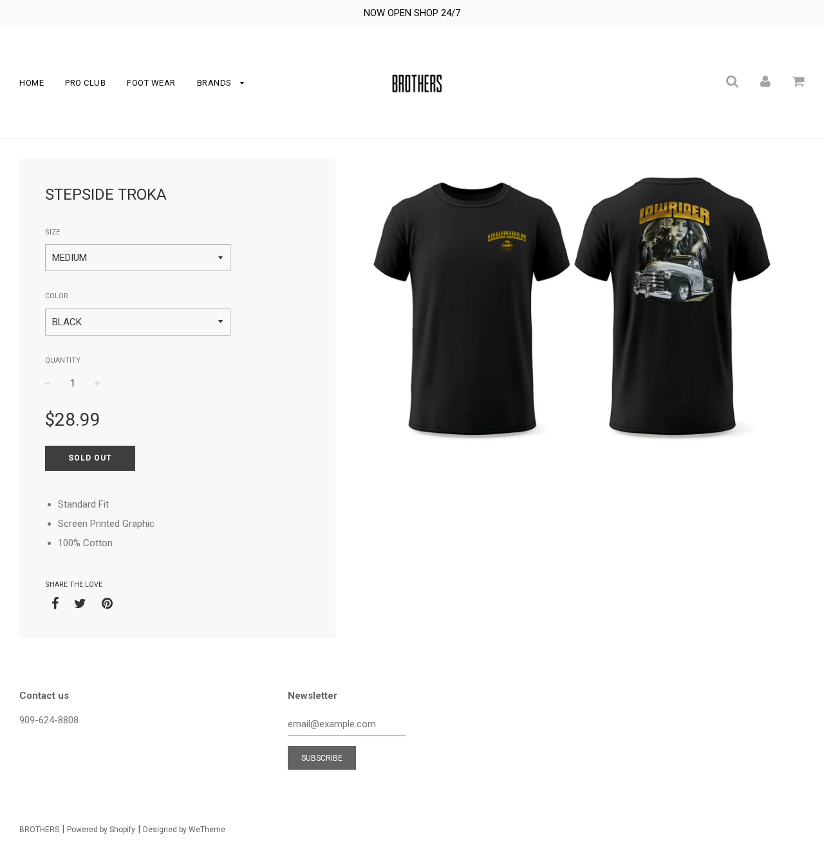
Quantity (62, 360)
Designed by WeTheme (184, 829)
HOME (31, 83)
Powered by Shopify (101, 829)
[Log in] (765, 81)
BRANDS (215, 83)
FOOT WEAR (151, 83)
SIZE (52, 232)
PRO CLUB (85, 83)
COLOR (56, 296)
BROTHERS (39, 829)
